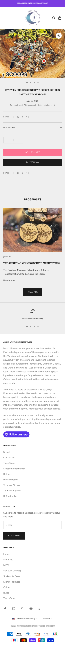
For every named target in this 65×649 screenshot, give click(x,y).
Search (6, 452)
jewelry (7, 257)
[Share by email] (27, 117)
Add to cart (32, 152)
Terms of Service (11, 485)
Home (6, 554)
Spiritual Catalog (12, 570)
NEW (6, 565)
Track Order (9, 463)
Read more (8, 280)
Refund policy (10, 496)
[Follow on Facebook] (5, 608)
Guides (6, 587)
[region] (32, 315)
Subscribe (14, 535)
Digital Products (11, 581)
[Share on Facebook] (13, 117)
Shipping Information (14, 468)
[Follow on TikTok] (39, 608)
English (46, 619)
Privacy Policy (10, 479)
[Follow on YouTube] (31, 608)
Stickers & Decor (11, 576)
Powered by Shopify (46, 626)
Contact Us (9, 457)
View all (33, 291)
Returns (7, 474)
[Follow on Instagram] (13, 608)
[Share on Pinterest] (22, 117)
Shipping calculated (33, 105)
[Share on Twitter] (17, 117)
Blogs (6, 592)
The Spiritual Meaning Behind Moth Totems (31, 263)
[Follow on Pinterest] (22, 608)
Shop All (7, 559)
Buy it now (32, 162)
